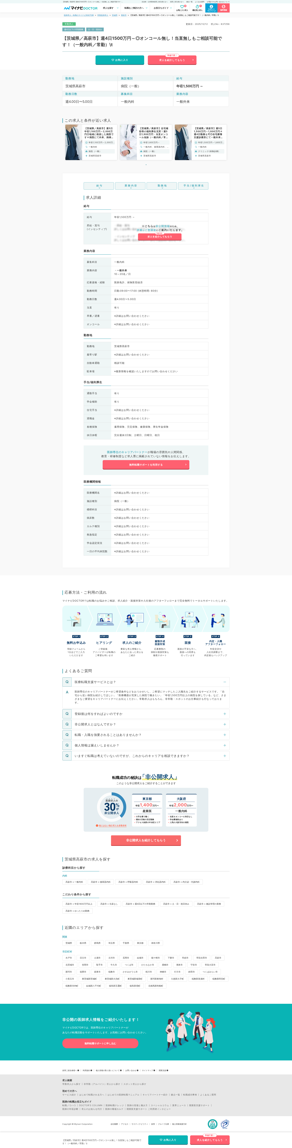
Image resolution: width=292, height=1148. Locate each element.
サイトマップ (147, 1070)
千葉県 (126, 943)
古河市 (111, 957)
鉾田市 (191, 971)
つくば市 (129, 964)
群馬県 (97, 943)
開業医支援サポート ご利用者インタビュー (149, 1109)
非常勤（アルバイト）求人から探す (102, 1084)
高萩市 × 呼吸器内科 (128, 882)
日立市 (83, 957)
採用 (153, 1124)
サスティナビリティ (140, 1124)
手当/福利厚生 (194, 185)
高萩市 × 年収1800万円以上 (79, 904)
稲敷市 (111, 971)
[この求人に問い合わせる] (159, 233)
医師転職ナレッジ (115, 1105)
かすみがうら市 (130, 971)
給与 (99, 185)
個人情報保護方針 (179, 1124)
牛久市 (114, 964)
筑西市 (83, 971)
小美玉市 (70, 978)
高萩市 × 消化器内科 (156, 882)
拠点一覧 (189, 2)
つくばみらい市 (210, 971)
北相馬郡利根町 (155, 985)
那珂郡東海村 (156, 978)
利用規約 (86, 1070)
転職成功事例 (190, 1095)
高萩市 (124, 15)
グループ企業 (163, 1124)
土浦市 (97, 957)
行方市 (177, 971)
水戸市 (69, 957)
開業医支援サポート (199, 1105)
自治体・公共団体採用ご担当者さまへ (155, 2)
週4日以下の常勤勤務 (73, 29)
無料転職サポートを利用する (146, 464)
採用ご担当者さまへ (177, 2)
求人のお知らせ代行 (92, 1109)
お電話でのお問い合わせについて (218, 2)
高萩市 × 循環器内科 (101, 882)
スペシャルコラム (160, 1105)
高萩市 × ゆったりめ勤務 (77, 911)
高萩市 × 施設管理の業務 (209, 904)
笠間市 (85, 964)
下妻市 (171, 957)
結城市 (140, 957)
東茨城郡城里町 (135, 978)
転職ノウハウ (69, 1105)
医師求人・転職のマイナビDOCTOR (79, 15)
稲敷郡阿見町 (218, 978)
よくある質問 (199, 2)
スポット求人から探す (134, 1084)
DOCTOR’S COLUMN (91, 1105)
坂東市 (97, 971)
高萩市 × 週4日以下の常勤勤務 (140, 904)
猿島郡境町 (135, 985)
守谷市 (194, 964)
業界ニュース (179, 1105)
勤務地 (162, 185)
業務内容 (131, 185)
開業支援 (162, 1070)
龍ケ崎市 (155, 957)
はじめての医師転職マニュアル (123, 1095)
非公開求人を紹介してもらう (146, 840)
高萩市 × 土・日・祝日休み (176, 904)
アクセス (124, 1124)
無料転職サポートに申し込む (100, 1043)
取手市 (99, 964)
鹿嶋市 (165, 964)
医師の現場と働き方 (137, 1105)
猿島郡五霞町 (115, 985)
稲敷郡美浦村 (198, 978)
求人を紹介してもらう (172, 60)
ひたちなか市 (147, 964)
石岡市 (126, 957)
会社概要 (114, 1124)
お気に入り (121, 59)
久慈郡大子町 (177, 978)
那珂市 (69, 971)
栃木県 (83, 943)
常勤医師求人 (102, 15)
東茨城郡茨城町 (89, 978)
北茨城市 (70, 964)
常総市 (185, 957)
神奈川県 (155, 943)
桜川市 (149, 971)
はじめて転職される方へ (91, 1095)
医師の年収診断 (70, 1109)
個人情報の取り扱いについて (108, 1070)
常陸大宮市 (210, 964)
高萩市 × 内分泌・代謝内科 (187, 882)
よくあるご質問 (208, 1095)
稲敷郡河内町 (72, 985)
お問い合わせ (130, 1070)
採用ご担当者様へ (69, 1070)
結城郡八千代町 (93, 985)
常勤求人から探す (71, 1084)
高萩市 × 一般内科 (74, 882)
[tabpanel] (91, 142)
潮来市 (179, 964)
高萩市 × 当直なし (109, 904)
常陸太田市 (201, 957)
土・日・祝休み (95, 29)
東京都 (140, 943)
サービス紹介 (69, 1095)
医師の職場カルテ (114, 1109)
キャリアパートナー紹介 (155, 1095)
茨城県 (114, 15)
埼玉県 (111, 943)
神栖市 (163, 971)
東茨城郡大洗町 (112, 978)
